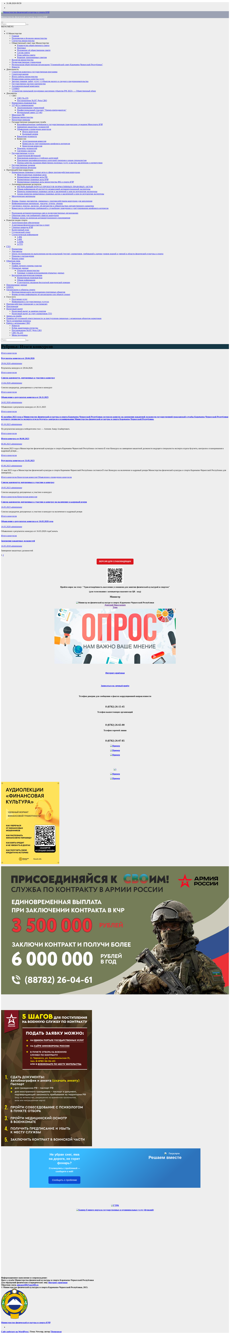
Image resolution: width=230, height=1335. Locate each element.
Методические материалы (23, 196)
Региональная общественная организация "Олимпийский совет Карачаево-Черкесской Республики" (57, 64)
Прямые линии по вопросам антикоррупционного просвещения (41, 218)
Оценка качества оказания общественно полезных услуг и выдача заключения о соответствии (59, 163)
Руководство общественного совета (33, 45)
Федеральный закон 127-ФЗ (29, 112)
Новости (16, 67)
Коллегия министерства (22, 60)
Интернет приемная (57, 1282)
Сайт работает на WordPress (15, 1331)
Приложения (12, 306)
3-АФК (20, 242)
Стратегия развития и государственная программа (34, 72)
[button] (7, 26)
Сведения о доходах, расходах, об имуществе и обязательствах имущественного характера (53, 206)
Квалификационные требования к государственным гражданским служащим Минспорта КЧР (60, 124)
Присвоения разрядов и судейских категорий (37, 158)
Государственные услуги (23, 153)
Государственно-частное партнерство (29, 84)
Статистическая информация (25, 234)
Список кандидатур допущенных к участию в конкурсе (27, 482)
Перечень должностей (27, 148)
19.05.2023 (6, 488)
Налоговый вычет (14, 309)
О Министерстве (14, 33)
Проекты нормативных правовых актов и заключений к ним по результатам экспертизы (57, 191)
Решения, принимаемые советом (32, 57)
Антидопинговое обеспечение (25, 222)
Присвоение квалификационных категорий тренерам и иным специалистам (52, 160)
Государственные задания (23, 165)
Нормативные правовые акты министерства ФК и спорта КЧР (45, 182)
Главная (15, 36)
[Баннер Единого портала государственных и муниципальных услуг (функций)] (115, 1210)
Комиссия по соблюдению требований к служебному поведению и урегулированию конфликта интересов (60, 208)
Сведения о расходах (26, 151)
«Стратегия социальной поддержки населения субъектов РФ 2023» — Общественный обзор (54, 91)
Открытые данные (20, 268)
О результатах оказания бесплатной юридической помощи (43, 282)
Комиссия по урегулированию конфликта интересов (46, 143)
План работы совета (26, 55)
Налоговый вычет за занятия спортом (29, 311)
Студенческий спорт (21, 232)
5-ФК (19, 239)
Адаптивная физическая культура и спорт (31, 225)
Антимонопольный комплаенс (26, 86)
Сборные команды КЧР (22, 227)
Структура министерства (23, 41)
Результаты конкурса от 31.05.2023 (17, 460)
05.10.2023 (6, 424)
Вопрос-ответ (18, 258)
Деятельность (12, 69)
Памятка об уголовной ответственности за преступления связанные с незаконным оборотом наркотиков (53, 318)
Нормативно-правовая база (24, 103)
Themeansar (56, 1331)
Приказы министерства (22, 117)
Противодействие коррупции (19, 170)
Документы (11, 93)
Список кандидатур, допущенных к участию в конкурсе (28, 378)
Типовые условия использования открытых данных (40, 273)
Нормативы (17, 249)
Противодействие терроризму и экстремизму (27, 304)
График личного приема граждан (27, 266)
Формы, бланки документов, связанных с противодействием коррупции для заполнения (52, 201)
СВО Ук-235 (22, 98)
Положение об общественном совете (33, 50)
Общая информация (26, 280)
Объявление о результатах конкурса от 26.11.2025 (24, 397)
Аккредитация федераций (29, 155)
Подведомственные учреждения (26, 62)
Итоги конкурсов (30, 131)
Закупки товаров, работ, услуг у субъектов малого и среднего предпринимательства (50, 81)
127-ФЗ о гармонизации (23, 105)
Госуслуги (11, 297)
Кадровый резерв (30, 134)
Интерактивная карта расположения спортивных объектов (38, 292)
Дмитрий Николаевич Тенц (115, 606)
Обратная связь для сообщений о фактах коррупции (35, 215)
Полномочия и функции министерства (29, 38)
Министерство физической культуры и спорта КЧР (24, 17)
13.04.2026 (6, 383)
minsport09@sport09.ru (27, 1285)
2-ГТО (20, 244)
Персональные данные (16, 285)
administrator (16, 363)
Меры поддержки (20, 335)
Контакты (16, 263)
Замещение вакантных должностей (33, 127)
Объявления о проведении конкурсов (34, 129)
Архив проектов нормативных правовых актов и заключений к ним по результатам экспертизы (60, 194)
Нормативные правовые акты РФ (32, 177)
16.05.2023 (6, 507)
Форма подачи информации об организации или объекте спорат (41, 294)
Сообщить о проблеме (64, 1180)
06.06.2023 (6, 444)
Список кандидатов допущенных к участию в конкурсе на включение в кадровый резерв (44, 502)
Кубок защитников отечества (25, 328)
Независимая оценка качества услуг (28, 79)
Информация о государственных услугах (30, 301)
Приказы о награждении (23, 256)
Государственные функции (24, 167)
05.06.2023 (6, 466)
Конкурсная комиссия (32, 146)
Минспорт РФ (18, 115)
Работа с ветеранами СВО (18, 323)
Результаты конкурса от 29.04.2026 (17, 358)
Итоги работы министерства (25, 76)
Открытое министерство (28, 270)
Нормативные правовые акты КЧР (33, 179)
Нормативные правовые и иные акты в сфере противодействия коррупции (46, 172)
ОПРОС (10, 287)
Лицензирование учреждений (30, 108)
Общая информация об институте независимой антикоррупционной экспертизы (53, 189)
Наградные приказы (21, 120)
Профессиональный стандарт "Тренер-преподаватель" (41, 110)
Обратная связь (13, 261)
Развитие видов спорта (16, 220)
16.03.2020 (6, 527)
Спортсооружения (20, 74)
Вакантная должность (27, 136)
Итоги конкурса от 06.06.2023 (15, 438)
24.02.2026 (6, 402)
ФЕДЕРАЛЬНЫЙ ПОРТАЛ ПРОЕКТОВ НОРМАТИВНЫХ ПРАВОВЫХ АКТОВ (55, 187)
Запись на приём (14, 316)
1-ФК (19, 237)
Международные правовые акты (32, 175)
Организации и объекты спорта (20, 289)
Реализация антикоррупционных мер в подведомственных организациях (45, 213)
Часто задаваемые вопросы (18, 321)
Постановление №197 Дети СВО (32, 100)
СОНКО (15, 88)
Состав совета (23, 52)
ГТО (8, 246)
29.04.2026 (6, 363)
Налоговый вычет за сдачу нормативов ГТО (32, 313)
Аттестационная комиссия (34, 141)
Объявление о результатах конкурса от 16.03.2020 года (27, 521)
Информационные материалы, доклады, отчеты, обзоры (37, 203)
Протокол (21, 48)
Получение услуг (19, 299)
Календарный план (20, 230)
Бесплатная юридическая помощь (27, 275)
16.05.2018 (6, 546)
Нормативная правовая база (29, 278)
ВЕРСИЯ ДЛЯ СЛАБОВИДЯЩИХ (115, 561)
